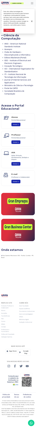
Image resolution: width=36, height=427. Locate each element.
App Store (13, 351)
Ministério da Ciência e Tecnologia (18, 85)
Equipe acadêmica (24, 308)
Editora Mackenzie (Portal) (15, 57)
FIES (2, 319)
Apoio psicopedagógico (26, 314)
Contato (3, 327)
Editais (3, 324)
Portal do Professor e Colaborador (7, 307)
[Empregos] (18, 204)
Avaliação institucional (25, 322)
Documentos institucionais (27, 311)
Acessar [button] (15, 124)
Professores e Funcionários (5, 330)
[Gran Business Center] (18, 230)
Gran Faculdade (23, 306)
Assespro (8, 49)
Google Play (25, 352)
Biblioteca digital (24, 319)
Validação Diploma (6, 337)
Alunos (3, 310)
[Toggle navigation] (32, 3)
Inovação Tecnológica (13, 66)
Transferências (5, 316)
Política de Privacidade (7, 334)
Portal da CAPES (11, 88)
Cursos (3, 321)
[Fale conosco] (31, 423)
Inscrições (4, 313)
